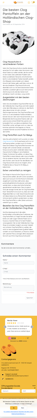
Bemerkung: (7, 284)
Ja (13, 408)
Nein (22, 408)
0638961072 (5, 365)
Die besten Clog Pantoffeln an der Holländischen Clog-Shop (18, 15)
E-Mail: (5, 268)
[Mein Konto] (29, 2)
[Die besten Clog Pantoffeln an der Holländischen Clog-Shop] (18, 43)
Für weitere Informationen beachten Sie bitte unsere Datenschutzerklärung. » (18, 413)
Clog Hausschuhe (8, 141)
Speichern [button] (29, 298)
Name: (5, 260)
